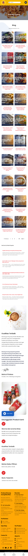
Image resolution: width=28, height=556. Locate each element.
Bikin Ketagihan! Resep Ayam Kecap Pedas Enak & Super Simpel (20, 88)
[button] (26, 2)
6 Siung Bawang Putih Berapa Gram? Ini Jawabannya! (20, 169)
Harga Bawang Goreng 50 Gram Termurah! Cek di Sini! (8, 190)
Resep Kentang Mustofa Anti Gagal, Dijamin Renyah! (8, 169)
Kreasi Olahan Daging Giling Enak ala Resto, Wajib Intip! (7, 67)
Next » (22, 238)
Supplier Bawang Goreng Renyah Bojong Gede (11, 250)
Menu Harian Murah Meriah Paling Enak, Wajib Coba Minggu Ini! (20, 67)
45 (19, 238)
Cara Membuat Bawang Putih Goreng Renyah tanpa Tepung (20, 231)
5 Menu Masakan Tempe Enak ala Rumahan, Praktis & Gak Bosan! (8, 129)
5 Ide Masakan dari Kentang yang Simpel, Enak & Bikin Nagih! (7, 108)
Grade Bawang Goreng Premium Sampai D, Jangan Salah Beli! (20, 108)
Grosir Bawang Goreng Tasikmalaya (9, 284)
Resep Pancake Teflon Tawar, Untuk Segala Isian (12, 294)
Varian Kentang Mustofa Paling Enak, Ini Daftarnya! (20, 190)
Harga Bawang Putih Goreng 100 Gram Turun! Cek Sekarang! (7, 210)
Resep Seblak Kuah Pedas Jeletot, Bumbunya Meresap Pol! (20, 129)
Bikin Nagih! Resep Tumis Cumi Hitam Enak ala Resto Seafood (7, 46)
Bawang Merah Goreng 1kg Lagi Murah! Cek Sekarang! (20, 210)
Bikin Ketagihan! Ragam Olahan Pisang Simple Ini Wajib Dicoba (8, 88)
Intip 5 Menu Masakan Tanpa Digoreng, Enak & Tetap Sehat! (20, 46)
